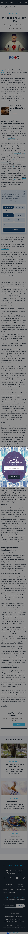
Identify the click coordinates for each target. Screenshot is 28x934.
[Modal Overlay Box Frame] (14, 467)
